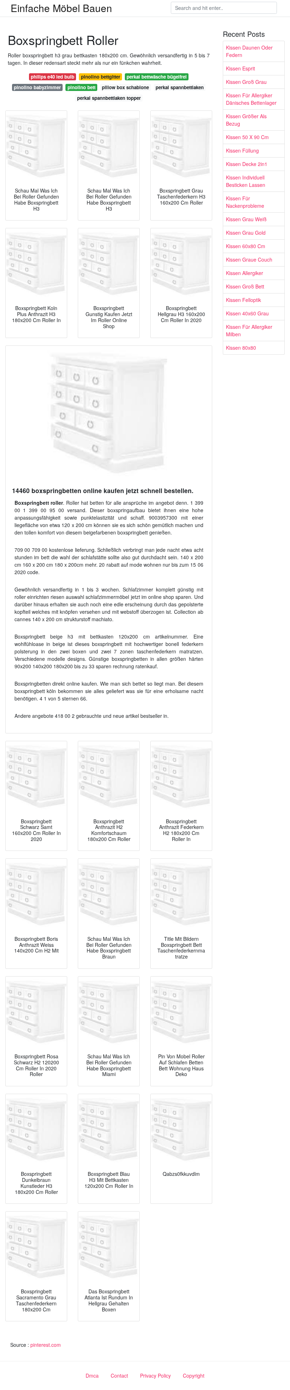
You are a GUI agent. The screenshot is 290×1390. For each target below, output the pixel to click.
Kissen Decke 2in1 (246, 163)
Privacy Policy (155, 1375)
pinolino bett (81, 87)
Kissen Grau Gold (246, 232)
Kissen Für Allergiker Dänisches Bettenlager (251, 99)
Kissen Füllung (242, 150)
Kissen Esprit (240, 68)
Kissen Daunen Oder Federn (249, 51)
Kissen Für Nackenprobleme (245, 202)
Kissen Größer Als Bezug (246, 120)
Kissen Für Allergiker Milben (249, 330)
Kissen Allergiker (244, 272)
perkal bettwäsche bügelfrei (157, 76)
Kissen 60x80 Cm (245, 246)
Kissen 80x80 (241, 347)
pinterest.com (45, 1344)
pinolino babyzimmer (37, 87)
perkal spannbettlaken (180, 87)
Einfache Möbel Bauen (61, 8)
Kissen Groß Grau (246, 81)
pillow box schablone (125, 87)
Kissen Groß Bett (245, 286)
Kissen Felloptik (243, 299)
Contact (119, 1375)
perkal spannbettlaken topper (109, 98)
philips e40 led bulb (52, 76)
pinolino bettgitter (100, 76)
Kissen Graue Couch (249, 259)
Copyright (193, 1375)
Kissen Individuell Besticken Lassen (245, 181)
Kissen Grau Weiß (246, 219)
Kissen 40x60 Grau (247, 313)
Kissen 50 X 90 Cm (247, 137)
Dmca (92, 1375)
